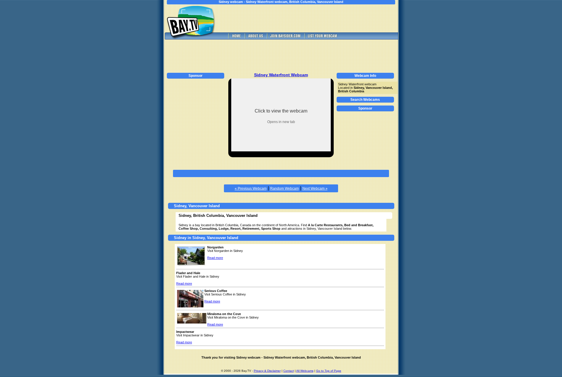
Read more (215, 258)
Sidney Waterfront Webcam (281, 74)
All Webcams (304, 370)
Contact (288, 370)
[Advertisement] (313, 18)
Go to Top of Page (328, 370)
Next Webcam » (315, 188)
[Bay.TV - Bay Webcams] (236, 37)
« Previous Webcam (251, 188)
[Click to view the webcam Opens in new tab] (281, 149)
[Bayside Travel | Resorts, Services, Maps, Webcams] (285, 37)
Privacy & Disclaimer (267, 370)
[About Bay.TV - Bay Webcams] (255, 37)
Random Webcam (284, 188)
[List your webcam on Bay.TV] (322, 37)
